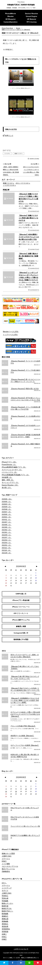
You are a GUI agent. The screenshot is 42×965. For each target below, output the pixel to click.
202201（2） (7, 545)
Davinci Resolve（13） (10, 485)
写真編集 (5, 901)
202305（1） (7, 527)
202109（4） (7, 553)
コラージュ (6, 859)
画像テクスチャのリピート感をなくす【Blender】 (16, 29)
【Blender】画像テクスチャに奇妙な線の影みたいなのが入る (28, 218)
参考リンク (9, 135)
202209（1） (7, 535)
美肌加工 (5, 924)
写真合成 (5, 898)
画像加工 (5, 916)
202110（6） (6, 550)
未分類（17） (7, 488)
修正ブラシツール (8, 869)
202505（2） (7, 514)
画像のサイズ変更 (8, 853)
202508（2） (7, 509)
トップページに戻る (10, 334)
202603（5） (7, 504)
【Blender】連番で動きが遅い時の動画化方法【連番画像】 (28, 256)
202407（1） (7, 522)
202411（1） (6, 519)
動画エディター (7, 903)
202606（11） (7, 499)
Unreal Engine (31, 16)
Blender (10, 16)
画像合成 (5, 919)
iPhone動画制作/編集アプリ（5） (14, 467)
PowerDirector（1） (9, 464)
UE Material (31, 19)
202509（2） (7, 507)
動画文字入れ (7, 908)
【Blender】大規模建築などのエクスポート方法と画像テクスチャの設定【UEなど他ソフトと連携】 (24, 700)
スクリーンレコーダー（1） (12, 470)
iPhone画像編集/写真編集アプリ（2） (16, 475)
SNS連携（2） (7, 477)
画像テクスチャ (18, 153)
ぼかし (4, 883)
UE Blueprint (10, 19)
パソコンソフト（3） (9, 472)
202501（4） (7, 517)
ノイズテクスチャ (9, 185)
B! (21, 963)
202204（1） (7, 540)
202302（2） (7, 530)
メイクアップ (7, 888)
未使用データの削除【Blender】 (22, 736)
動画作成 (5, 906)
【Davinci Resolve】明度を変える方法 (24, 389)
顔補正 (4, 939)
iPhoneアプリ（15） (9, 462)
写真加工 (5, 896)
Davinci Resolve (31, 13)
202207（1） (7, 537)
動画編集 (5, 914)
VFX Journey (31, 22)
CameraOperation (11, 22)
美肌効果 (5, 926)
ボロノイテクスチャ (23, 183)
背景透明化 (6, 929)
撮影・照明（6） (8, 480)
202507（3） (7, 512)
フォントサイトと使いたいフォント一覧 (25, 826)
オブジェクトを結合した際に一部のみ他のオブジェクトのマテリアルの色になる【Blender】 (25, 714)
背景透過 (5, 931)
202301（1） (7, 532)
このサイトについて (21, 949)
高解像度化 (6, 871)
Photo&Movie (10, 13)
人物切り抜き (7, 856)
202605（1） (7, 501)
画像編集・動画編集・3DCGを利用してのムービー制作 (21, 7)
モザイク (5, 890)
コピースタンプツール (10, 866)
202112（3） (6, 548)
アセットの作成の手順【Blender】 (23, 726)
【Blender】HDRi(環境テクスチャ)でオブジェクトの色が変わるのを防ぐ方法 (29, 237)
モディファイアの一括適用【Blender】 (24, 745)
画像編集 (5, 921)
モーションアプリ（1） (10, 482)
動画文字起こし (7, 911)
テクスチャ (7, 153)
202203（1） (7, 543)
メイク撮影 (6, 864)
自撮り (4, 934)
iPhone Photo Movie (7, 28)
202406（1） (7, 525)
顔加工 (4, 861)
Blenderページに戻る (10, 331)
